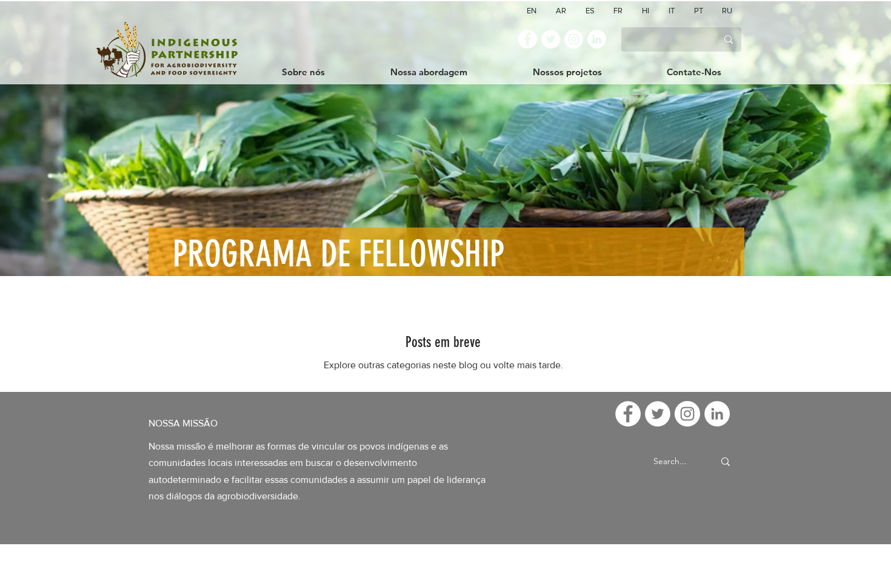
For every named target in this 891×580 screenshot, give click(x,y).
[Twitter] (550, 39)
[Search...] (725, 461)
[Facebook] (527, 39)
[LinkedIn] (596, 39)
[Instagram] (573, 39)
